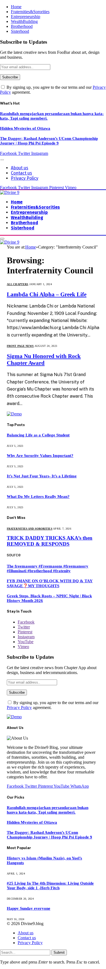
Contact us (21, 173)
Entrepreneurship (25, 16)
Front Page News (20, 345)
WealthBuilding (24, 21)
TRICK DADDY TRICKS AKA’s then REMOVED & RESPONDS (49, 541)
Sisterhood (20, 31)
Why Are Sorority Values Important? (40, 455)
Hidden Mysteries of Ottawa (25, 128)
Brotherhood (22, 26)
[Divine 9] (9, 192)
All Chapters (17, 284)
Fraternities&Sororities (30, 11)
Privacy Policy (24, 178)
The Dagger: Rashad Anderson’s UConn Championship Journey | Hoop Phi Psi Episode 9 (49, 140)
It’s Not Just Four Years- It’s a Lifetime (42, 476)
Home (16, 6)
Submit (59, 952)
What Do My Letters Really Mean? (38, 496)
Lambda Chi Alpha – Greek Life (46, 294)
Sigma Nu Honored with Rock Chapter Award (44, 359)
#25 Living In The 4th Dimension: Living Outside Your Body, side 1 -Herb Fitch (50, 885)
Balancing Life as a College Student (38, 435)
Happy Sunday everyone (28, 908)
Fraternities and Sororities (29, 528)
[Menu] (2, 159)
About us (19, 167)
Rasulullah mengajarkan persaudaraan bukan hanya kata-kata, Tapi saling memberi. (47, 809)
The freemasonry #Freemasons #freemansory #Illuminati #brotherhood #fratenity (47, 568)
